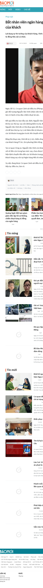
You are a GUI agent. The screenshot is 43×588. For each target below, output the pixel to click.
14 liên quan (33, 43)
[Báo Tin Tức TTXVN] (35, 354)
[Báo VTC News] (36, 243)
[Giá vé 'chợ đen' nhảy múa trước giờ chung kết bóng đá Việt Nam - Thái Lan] (19, 313)
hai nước (26, 557)
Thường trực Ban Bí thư (14, 567)
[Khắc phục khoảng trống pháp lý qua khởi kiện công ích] (19, 426)
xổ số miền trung (23, 559)
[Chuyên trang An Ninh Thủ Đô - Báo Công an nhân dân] (35, 311)
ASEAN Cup (19, 557)
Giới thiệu (2, 576)
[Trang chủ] (7, 4)
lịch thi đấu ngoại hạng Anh (9, 559)
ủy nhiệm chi (11, 188)
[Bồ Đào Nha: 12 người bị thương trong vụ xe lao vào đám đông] (19, 356)
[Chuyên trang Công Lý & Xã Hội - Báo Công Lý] (32, 221)
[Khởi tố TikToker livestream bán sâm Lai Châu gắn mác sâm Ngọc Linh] (19, 245)
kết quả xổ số (27, 562)
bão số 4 (3, 567)
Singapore (18, 564)
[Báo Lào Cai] (35, 468)
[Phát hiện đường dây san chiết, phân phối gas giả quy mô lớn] (19, 513)
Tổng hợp (21, 576)
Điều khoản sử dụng (5, 577)
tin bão (25, 564)
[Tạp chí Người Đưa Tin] (10, 43)
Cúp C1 (11, 557)
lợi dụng (19, 188)
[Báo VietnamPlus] (36, 265)
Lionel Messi (17, 562)
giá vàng (32, 559)
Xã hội (12, 564)
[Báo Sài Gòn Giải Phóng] (36, 333)
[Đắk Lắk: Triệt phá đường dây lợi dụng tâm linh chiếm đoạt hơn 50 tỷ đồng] (19, 266)
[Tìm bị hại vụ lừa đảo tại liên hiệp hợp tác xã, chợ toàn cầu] (19, 448)
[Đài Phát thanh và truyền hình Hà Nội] (36, 446)
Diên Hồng (27, 188)
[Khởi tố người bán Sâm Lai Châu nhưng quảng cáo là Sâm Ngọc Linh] (19, 381)
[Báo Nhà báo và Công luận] (36, 286)
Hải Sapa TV (4, 557)
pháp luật (33, 557)
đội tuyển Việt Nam (34, 564)
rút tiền (22, 185)
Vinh (28, 185)
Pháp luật (9, 17)
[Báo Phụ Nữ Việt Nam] (37, 402)
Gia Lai (12, 180)
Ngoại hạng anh (27, 567)
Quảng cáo (2, 581)
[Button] (14, 43)
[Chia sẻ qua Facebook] (7, 172)
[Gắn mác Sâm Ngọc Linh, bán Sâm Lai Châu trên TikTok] (19, 534)
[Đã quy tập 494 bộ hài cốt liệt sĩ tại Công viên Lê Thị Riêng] (19, 334)
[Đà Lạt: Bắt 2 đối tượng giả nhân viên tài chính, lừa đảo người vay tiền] (19, 288)
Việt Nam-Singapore (6, 562)
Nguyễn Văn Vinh (13, 185)
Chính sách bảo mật (5, 579)
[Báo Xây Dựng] (8, 224)
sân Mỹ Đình (4, 564)
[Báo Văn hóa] (36, 511)
